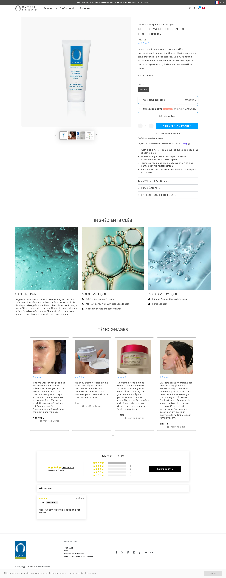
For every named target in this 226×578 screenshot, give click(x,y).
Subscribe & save (157, 109)
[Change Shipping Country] (203, 8)
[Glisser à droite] (97, 135)
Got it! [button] (213, 573)
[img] (43, 498)
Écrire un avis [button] (165, 469)
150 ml (143, 89)
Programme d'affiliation (74, 554)
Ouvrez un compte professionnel (78, 557)
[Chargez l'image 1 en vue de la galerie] (63, 135)
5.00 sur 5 (68, 467)
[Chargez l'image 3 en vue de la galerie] (81, 135)
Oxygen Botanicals (28, 567)
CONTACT (68, 548)
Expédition (142, 138)
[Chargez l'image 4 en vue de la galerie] (89, 135)
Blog (66, 551)
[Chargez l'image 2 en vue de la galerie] (72, 135)
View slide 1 (113, 436)
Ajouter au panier (177, 126)
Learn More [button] (91, 573)
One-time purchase (154, 99)
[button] (190, 8)
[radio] (141, 109)
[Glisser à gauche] (56, 135)
